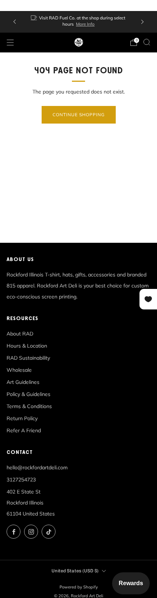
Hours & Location (27, 345)
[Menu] (10, 42)
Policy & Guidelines (28, 394)
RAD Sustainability (28, 358)
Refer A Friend (24, 430)
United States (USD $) (75, 570)
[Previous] (14, 21)
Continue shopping (79, 114)
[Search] (146, 42)
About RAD (20, 333)
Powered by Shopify (79, 587)
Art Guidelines (23, 382)
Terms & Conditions (29, 406)
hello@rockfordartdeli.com (37, 467)
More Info (85, 24)
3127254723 (21, 479)
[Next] (142, 21)
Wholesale (19, 370)
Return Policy (22, 418)
